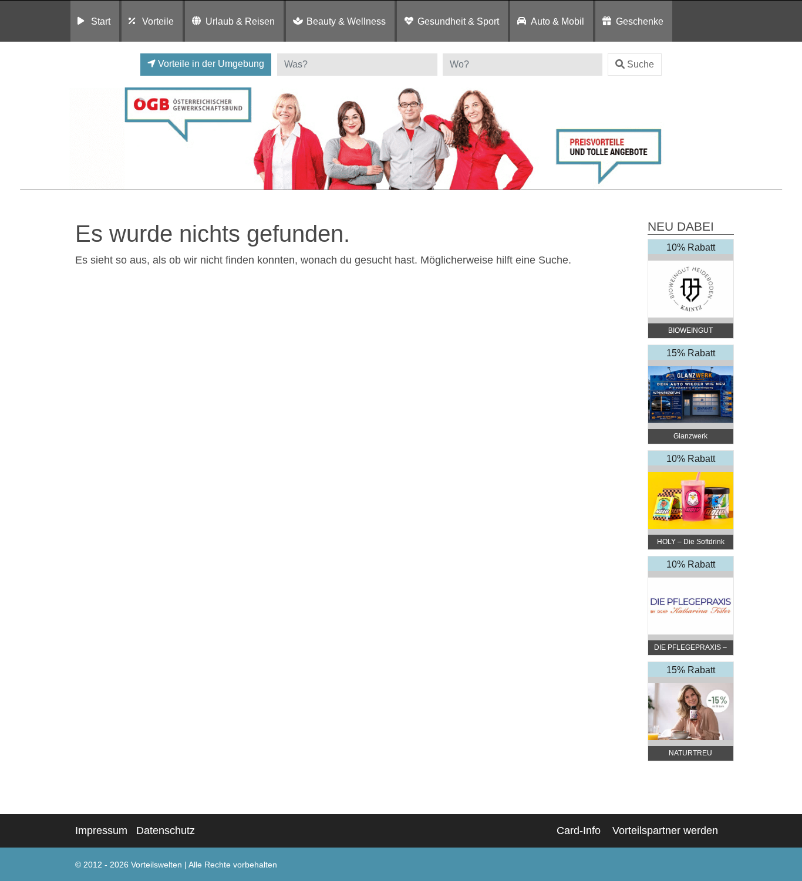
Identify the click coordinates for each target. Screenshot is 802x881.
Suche (640, 64)
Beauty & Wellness (346, 21)
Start (100, 21)
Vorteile (158, 21)
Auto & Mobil (557, 21)
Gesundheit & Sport (458, 21)
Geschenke (639, 21)
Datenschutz (165, 830)
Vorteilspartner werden (665, 830)
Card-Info (579, 830)
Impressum (101, 830)
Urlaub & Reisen (240, 21)
